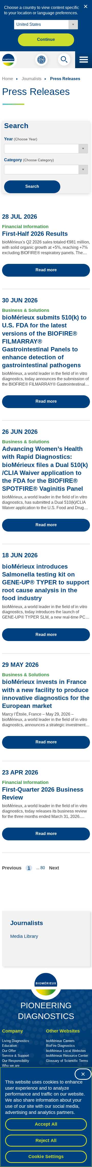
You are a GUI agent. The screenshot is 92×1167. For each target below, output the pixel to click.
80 (42, 868)
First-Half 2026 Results (35, 233)
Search (32, 186)
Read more (46, 270)
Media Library (24, 936)
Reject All (46, 1140)
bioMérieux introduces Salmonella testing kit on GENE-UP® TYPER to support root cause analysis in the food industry (45, 582)
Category (29, 160)
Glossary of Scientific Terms (67, 1061)
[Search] (64, 60)
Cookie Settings (46, 1156)
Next (54, 867)
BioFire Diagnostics (60, 1046)
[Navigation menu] (83, 59)
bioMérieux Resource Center (67, 1056)
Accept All (46, 1124)
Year (20, 139)
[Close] (83, 1074)
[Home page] (8, 59)
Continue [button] (46, 39)
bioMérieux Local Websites (66, 1051)
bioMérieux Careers (60, 1041)
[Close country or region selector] (85, 6)
